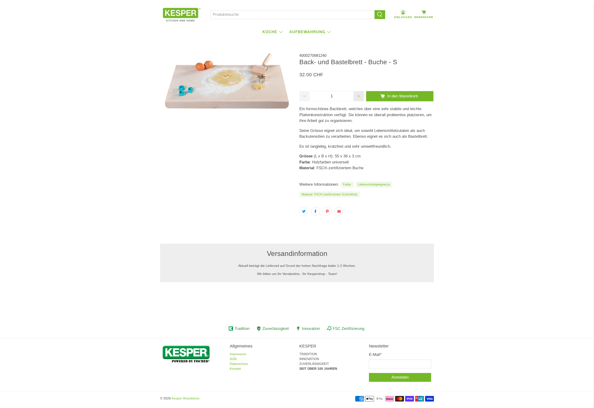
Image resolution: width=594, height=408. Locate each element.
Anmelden (400, 377)
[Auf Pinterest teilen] (327, 211)
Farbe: (347, 184)
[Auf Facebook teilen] (315, 211)
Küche (269, 32)
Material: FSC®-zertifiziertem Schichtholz (330, 194)
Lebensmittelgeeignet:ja (374, 184)
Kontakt (235, 368)
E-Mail (375, 354)
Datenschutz (239, 364)
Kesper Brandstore (185, 398)
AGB (233, 359)
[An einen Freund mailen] (339, 211)
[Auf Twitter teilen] (303, 211)
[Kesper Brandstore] (182, 14)
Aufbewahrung (307, 32)
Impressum (238, 354)
